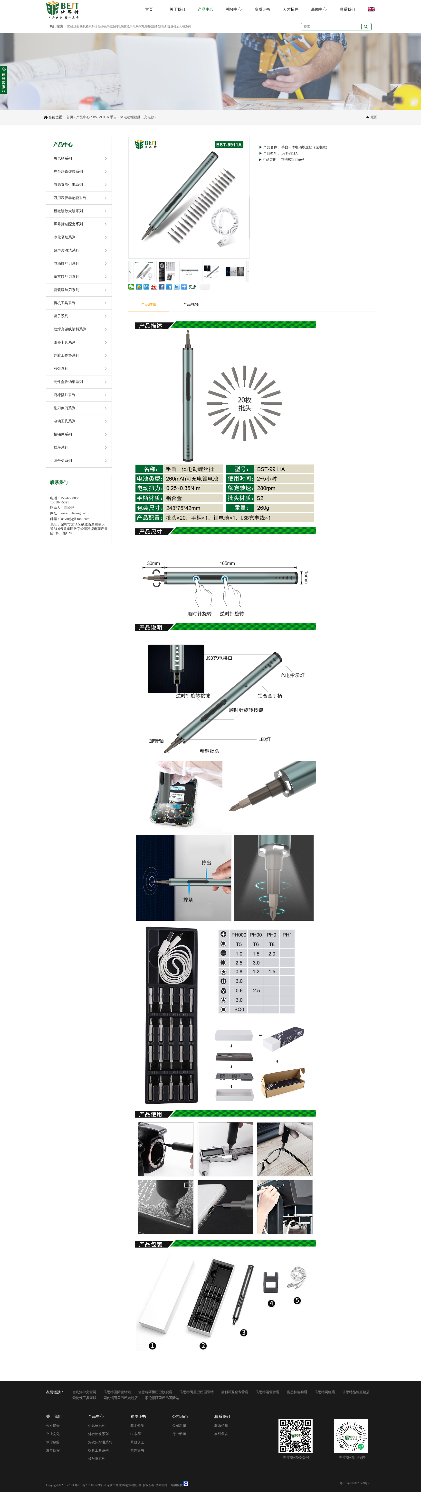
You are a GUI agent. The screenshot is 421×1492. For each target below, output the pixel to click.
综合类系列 (63, 461)
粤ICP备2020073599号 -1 (90, 1485)
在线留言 (221, 1434)
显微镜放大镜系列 (68, 211)
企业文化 (53, 1434)
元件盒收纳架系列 (68, 382)
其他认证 (137, 1442)
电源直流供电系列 (68, 185)
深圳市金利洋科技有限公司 (124, 1485)
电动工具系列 (65, 421)
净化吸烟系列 (65, 237)
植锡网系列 (63, 434)
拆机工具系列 (65, 303)
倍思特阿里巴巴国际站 (197, 1392)
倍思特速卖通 (297, 1392)
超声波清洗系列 (66, 250)
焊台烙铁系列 (98, 1434)
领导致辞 (53, 1442)
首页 (149, 9)
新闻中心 (319, 9)
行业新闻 (179, 1434)
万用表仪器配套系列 (70, 198)
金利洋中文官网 (84, 1392)
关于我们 (177, 9)
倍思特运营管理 (267, 1392)
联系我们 (347, 9)
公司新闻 (179, 1426)
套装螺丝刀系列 (66, 290)
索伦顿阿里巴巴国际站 (162, 1398)
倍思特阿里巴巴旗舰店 (155, 1392)
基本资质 (137, 1426)
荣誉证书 (137, 1450)
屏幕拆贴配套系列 (68, 224)
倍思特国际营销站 (117, 1392)
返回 (374, 117)
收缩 (3, 80)
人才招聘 (290, 9)
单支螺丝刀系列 (66, 277)
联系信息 (221, 1426)
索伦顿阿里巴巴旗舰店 (121, 1398)
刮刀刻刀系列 (65, 408)
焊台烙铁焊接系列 (68, 171)
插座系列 (61, 447)
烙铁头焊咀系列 (100, 1442)
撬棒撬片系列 (65, 395)
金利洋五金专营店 (234, 1392)
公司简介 (53, 1426)
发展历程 (53, 1450)
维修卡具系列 (65, 342)
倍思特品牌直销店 (356, 1392)
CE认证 (136, 1434)
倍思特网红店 (325, 1392)
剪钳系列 (61, 369)
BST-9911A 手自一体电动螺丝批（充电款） (125, 117)
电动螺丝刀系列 (66, 263)
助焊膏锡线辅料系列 (70, 329)
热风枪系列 (63, 158)
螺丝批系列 (96, 1459)
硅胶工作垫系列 (66, 355)
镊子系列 (61, 316)
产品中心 (205, 9)
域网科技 (177, 1485)
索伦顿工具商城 (84, 1398)
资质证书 (262, 9)
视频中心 (234, 9)
